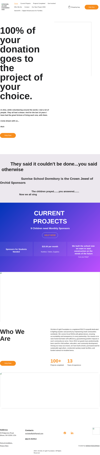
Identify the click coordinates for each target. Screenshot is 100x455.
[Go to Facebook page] (66, 433)
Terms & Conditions (6, 443)
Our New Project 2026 (39, 7)
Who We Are (18, 7)
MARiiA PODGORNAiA (93, 446)
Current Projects (26, 3)
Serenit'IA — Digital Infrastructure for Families (28, 10)
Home (16, 3)
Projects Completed (39, 3)
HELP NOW (50, 235)
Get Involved (52, 3)
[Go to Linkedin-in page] (72, 433)
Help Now (92, 7)
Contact (27, 7)
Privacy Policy (4, 446)
